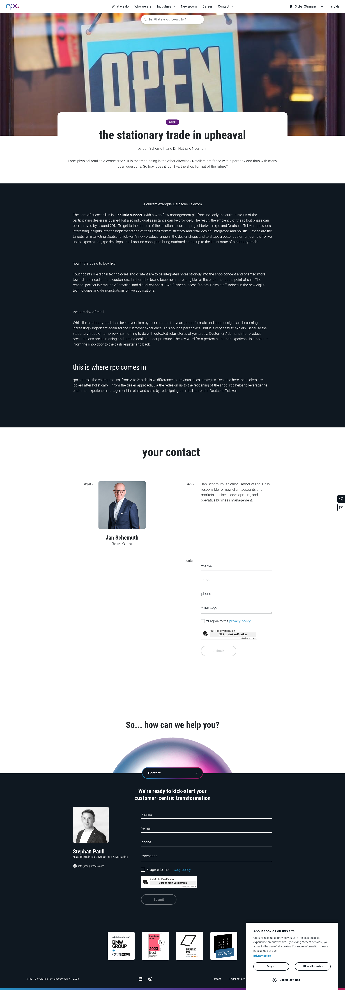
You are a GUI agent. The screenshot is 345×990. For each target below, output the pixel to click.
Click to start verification (233, 634)
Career (207, 6)
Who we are (142, 6)
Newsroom (189, 6)
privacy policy (262, 955)
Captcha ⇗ (248, 638)
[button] (166, 6)
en (332, 6)
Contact (223, 6)
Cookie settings (290, 980)
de (337, 6)
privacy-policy (240, 621)
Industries (164, 6)
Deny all (271, 966)
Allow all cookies (312, 966)
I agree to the (228, 621)
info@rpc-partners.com (91, 866)
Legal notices (237, 979)
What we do (120, 6)
